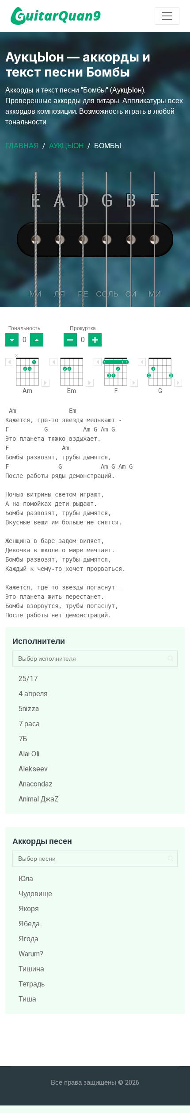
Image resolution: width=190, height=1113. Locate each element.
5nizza (29, 709)
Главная (22, 146)
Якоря (29, 909)
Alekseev (33, 769)
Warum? (31, 954)
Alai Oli (29, 754)
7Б (23, 739)
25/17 (28, 679)
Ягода (28, 939)
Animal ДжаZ (39, 799)
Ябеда (29, 924)
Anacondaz (36, 784)
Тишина (31, 969)
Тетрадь (32, 984)
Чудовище (35, 894)
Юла (26, 879)
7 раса (29, 724)
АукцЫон (66, 146)
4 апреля (33, 694)
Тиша (27, 999)
